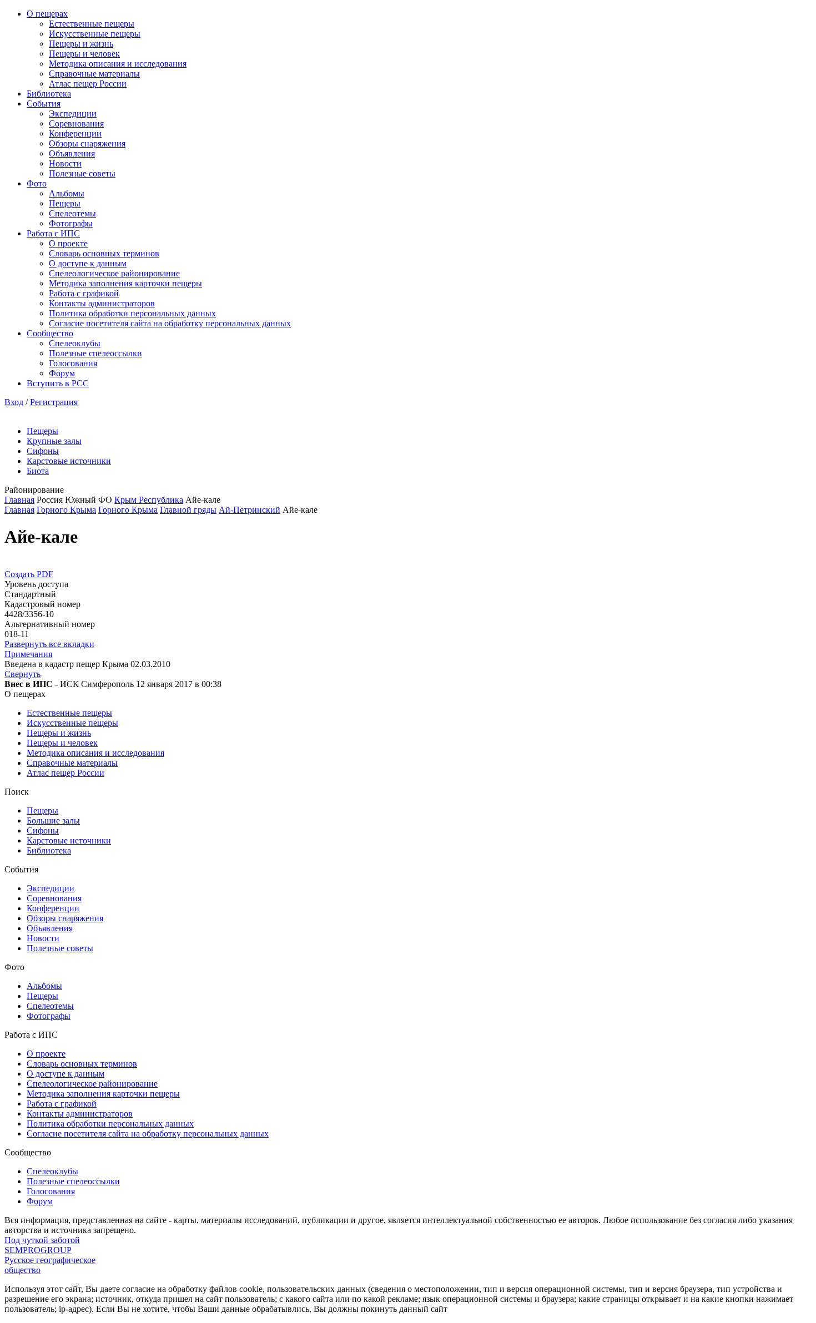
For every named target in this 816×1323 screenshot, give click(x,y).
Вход (13, 402)
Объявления (72, 153)
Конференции (75, 133)
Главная (19, 499)
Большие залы (53, 820)
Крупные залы (54, 441)
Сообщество (50, 333)
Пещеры (64, 203)
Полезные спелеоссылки (95, 353)
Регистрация (54, 402)
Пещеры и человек (84, 53)
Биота (38, 471)
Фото (37, 183)
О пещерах (47, 13)
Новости (65, 163)
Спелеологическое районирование (114, 273)
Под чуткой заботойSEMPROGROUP (42, 1245)
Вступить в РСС (58, 383)
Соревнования (76, 123)
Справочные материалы (94, 73)
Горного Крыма (66, 509)
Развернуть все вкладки (49, 644)
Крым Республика (148, 499)
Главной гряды (188, 509)
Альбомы (66, 193)
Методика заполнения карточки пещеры (125, 283)
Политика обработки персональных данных (132, 313)
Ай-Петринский (249, 509)
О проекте (68, 243)
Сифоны (43, 451)
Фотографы (71, 223)
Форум (62, 373)
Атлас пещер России (88, 83)
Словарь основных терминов (104, 253)
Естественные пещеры (91, 23)
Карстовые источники (69, 461)
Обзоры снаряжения (87, 143)
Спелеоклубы (74, 343)
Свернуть (22, 674)
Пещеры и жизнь (81, 43)
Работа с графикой (84, 293)
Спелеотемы (72, 213)
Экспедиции (73, 113)
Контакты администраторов (102, 303)
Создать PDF (28, 574)
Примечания (28, 654)
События (44, 103)
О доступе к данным (88, 263)
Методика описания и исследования (118, 63)
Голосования (73, 363)
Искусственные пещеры (94, 33)
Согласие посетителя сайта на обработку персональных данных (170, 323)
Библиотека (49, 93)
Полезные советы (82, 173)
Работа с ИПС (53, 233)
